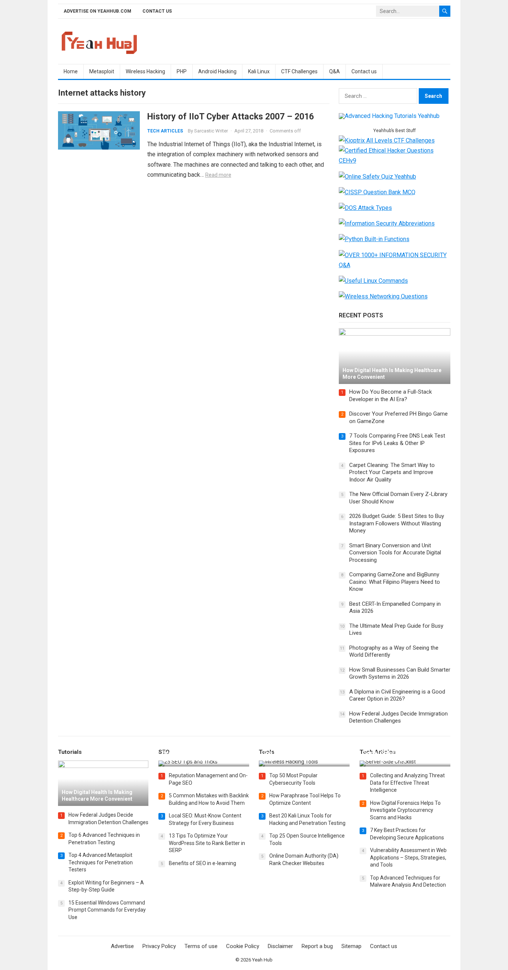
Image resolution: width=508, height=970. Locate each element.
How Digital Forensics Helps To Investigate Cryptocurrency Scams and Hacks (405, 810)
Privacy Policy (159, 946)
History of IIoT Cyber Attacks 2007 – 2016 (230, 116)
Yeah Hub (262, 960)
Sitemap (351, 946)
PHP (182, 71)
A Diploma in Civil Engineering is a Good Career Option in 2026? (397, 695)
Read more (218, 175)
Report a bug (317, 946)
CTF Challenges (299, 71)
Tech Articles (165, 131)
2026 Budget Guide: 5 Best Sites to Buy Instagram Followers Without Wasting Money (396, 523)
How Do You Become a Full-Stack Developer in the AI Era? (390, 395)
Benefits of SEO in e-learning (202, 863)
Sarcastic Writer (211, 131)
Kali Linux (259, 71)
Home (71, 71)
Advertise (122, 946)
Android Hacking (217, 71)
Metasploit (101, 71)
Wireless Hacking (145, 71)
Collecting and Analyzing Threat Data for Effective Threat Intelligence (407, 782)
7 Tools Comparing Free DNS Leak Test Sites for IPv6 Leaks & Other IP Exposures (397, 443)
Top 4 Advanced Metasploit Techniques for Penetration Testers (100, 862)
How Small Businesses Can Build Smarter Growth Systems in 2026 (399, 673)
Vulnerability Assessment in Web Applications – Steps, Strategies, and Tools (408, 857)
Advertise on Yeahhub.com (97, 11)
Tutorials (70, 752)
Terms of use (201, 946)
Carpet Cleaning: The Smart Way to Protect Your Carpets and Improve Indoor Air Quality (392, 472)
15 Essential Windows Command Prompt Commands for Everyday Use (107, 910)
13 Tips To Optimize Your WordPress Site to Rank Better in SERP (207, 843)
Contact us (157, 11)
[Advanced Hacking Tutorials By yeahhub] (389, 115)
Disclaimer (280, 946)
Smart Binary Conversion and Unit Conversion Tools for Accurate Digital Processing (395, 552)
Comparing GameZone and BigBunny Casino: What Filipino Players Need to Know (394, 581)
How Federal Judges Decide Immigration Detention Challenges (398, 717)
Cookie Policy (242, 946)
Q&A (334, 71)
